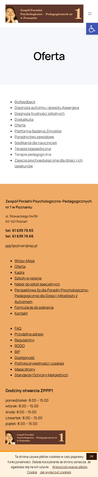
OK (91, 456)
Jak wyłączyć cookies (55, 472)
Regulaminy (24, 340)
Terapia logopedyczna (33, 148)
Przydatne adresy (29, 334)
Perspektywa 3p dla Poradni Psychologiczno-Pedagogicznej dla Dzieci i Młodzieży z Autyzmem (52, 295)
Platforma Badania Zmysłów (38, 131)
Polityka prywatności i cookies (39, 363)
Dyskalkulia (24, 119)
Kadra (19, 272)
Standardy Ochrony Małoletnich (41, 374)
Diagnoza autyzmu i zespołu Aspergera (47, 107)
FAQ (18, 328)
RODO (20, 345)
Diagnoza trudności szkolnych (40, 113)
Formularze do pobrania (34, 307)
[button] (92, 29)
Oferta (20, 125)
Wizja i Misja (25, 260)
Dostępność (25, 357)
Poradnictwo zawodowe (34, 136)
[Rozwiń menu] (90, 13)
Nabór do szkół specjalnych (37, 284)
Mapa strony (25, 369)
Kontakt (21, 313)
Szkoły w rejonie (28, 278)
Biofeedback (25, 101)
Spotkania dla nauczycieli (36, 142)
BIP (17, 351)
